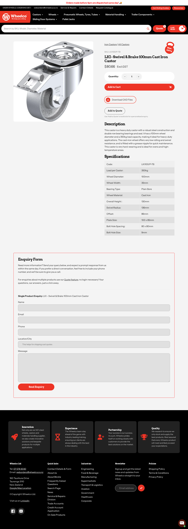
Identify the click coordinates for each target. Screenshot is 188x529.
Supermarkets (88, 481)
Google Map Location (20, 488)
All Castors (123, 44)
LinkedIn (25, 500)
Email (21, 314)
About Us (52, 473)
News (50, 492)
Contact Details (86, 7)
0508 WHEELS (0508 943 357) (17, 7)
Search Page (54, 488)
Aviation (85, 489)
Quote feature (71, 279)
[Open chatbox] (182, 523)
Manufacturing (89, 477)
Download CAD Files (122, 99)
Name (21, 302)
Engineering (87, 469)
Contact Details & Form (59, 469)
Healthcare (87, 496)
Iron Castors (110, 44)
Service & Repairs (68, 7)
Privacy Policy (156, 477)
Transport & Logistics (92, 485)
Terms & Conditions (159, 473)
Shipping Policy (157, 469)
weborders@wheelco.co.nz (46, 7)
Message (22, 351)
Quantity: (113, 76)
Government (87, 492)
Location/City (25, 338)
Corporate (86, 500)
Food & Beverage (89, 473)
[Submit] (141, 488)
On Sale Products (56, 514)
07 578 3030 (19, 469)
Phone (21, 326)
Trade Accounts (55, 503)
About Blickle (54, 477)
